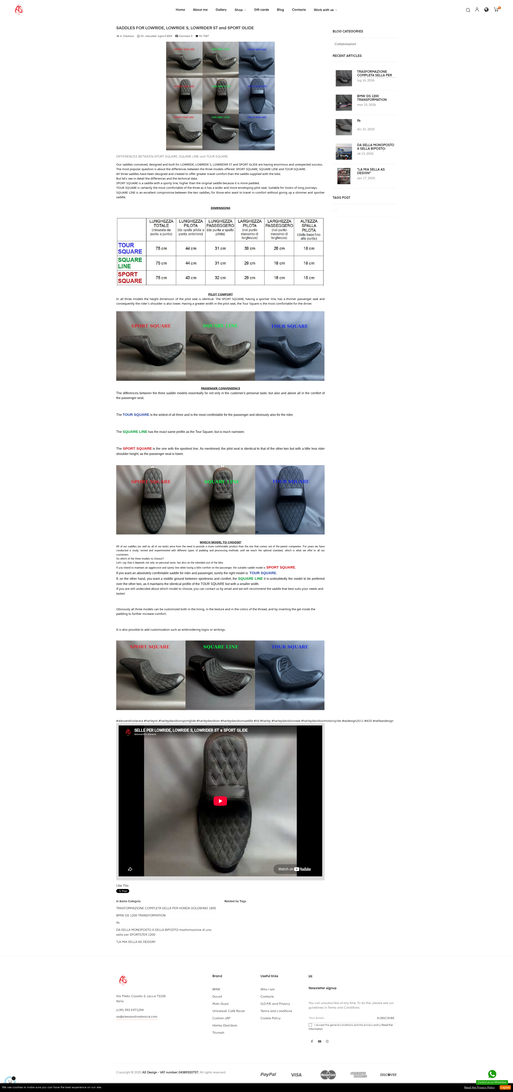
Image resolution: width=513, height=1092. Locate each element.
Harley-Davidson (224, 1025)
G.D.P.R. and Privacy (275, 1003)
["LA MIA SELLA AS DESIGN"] (344, 175)
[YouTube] (320, 1042)
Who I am (268, 989)
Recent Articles (347, 56)
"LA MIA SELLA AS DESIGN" (136, 942)
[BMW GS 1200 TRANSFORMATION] (344, 102)
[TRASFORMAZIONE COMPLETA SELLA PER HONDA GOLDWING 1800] (344, 78)
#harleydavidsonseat (286, 721)
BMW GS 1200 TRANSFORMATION (141, 915)
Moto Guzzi (220, 1003)
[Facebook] (312, 1042)
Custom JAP (221, 1018)
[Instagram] (327, 1042)
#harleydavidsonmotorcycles (321, 721)
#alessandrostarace (129, 721)
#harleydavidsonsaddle (237, 721)
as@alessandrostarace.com (136, 1016)
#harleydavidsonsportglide (177, 721)
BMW (216, 989)
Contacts (267, 996)
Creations (128, 36)
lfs (118, 922)
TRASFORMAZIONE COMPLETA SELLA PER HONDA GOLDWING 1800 (166, 908)
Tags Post (341, 198)
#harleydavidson (208, 721)
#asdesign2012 (353, 721)
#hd (256, 721)
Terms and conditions (276, 1011)
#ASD (368, 721)
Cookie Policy (271, 1018)
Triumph (218, 1032)
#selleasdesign (383, 721)
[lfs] (344, 127)
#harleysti (151, 721)
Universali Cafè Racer (228, 1011)
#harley (265, 721)
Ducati (217, 996)
